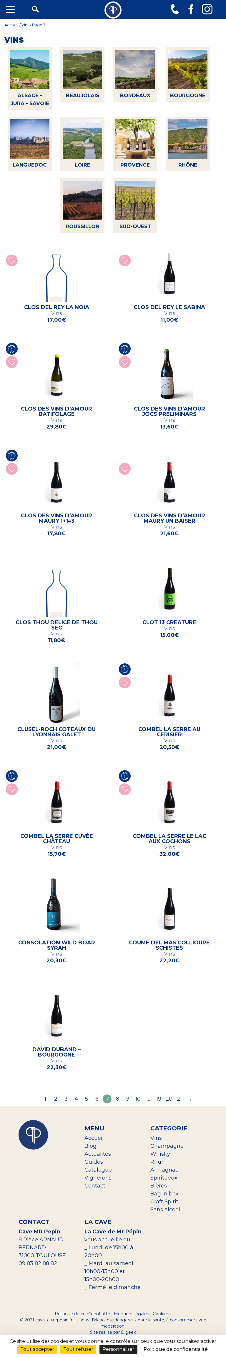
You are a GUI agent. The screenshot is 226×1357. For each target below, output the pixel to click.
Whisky (160, 1154)
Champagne (167, 1146)
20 (169, 1099)
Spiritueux (163, 1178)
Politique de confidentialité (82, 1313)
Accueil (11, 24)
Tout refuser (78, 1349)
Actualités (97, 1154)
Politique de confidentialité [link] (176, 1349)
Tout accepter (37, 1349)
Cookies (161, 1313)
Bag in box (164, 1193)
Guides (93, 1162)
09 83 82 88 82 (38, 1263)
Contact (94, 1185)
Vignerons (98, 1178)
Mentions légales (131, 1313)
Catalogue (98, 1170)
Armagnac (164, 1170)
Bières (158, 1185)
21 (179, 1099)
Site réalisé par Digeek (113, 1332)
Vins (25, 24)
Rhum (158, 1162)
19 (158, 1099)
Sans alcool (165, 1209)
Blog (90, 1146)
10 (138, 1099)
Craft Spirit (164, 1201)
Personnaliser (118, 1349)
